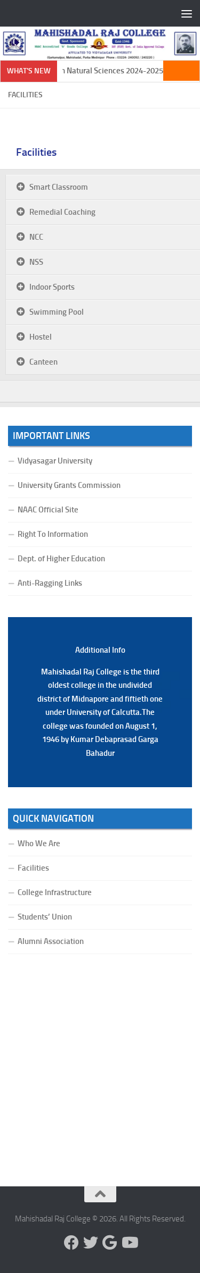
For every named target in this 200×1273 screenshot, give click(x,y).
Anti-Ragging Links (50, 583)
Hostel (40, 337)
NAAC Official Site (48, 510)
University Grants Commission (69, 485)
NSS (36, 262)
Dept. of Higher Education (61, 558)
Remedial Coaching (62, 212)
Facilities (36, 152)
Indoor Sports (52, 287)
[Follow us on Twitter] (90, 1242)
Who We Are (39, 843)
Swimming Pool (56, 312)
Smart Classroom (58, 187)
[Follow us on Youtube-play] (129, 1242)
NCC (36, 237)
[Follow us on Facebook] (71, 1242)
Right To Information (53, 534)
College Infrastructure (55, 892)
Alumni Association (51, 941)
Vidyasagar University (55, 461)
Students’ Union (45, 917)
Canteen (43, 362)
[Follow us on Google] (109, 1242)
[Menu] (186, 13)
